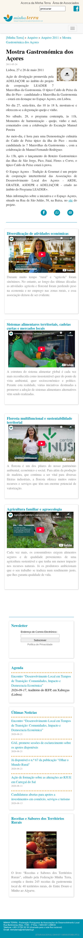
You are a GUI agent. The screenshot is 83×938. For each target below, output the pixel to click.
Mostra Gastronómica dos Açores (38, 39)
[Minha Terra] (15, 37)
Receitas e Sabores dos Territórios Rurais (37, 820)
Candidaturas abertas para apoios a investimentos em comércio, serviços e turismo (40, 796)
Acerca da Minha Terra (36, 3)
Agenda (17, 667)
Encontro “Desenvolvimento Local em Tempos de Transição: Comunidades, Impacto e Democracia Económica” (41, 680)
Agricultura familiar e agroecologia (34, 509)
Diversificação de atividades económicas (37, 233)
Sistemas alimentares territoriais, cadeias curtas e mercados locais (39, 326)
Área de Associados (66, 3)
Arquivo (32, 37)
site (70, 200)
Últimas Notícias (24, 712)
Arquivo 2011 (50, 37)
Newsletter (19, 625)
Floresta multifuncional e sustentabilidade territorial (39, 420)
